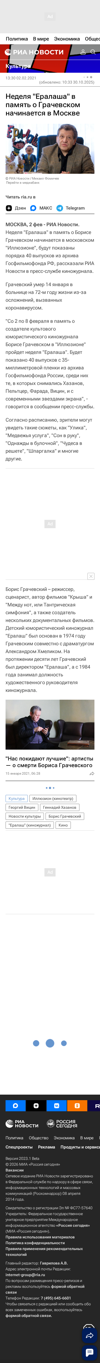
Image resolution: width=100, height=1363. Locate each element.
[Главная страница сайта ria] (33, 52)
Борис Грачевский (65, 816)
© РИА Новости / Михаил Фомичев (32, 178)
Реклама (46, 1147)
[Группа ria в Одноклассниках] (77, 1105)
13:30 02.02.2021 (21, 78)
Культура (17, 798)
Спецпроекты (19, 1147)
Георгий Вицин (22, 807)
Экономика (64, 1137)
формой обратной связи (28, 1315)
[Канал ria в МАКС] (16, 1105)
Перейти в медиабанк (22, 183)
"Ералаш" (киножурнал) (30, 825)
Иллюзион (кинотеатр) (52, 798)
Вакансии (15, 1170)
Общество (38, 1137)
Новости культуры (25, 816)
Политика (14, 1137)
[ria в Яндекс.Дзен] (36, 1105)
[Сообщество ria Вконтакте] (57, 1105)
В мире (87, 1137)
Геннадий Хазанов (59, 807)
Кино (63, 825)
